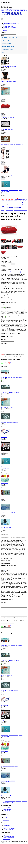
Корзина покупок (15, 10)
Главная (2, 9)
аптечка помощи (9, 802)
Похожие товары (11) (17, 272)
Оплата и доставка (8, 827)
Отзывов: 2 (10, 269)
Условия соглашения (8, 829)
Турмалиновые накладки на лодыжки (10, 175)
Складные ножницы (6, 452)
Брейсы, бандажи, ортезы (9, 27)
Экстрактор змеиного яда (7, 96)
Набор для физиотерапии (7, 129)
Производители (7, 835)
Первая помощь (7, 24)
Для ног (5, 30)
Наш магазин (6, 825)
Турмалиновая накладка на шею (8, 81)
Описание (3, 272)
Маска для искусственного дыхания (9, 422)
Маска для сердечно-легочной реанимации (11, 377)
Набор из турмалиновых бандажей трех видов (12, 159)
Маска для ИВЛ (4, 483)
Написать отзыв (18, 269)
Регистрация (8, 16)
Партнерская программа (9, 837)
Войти (2, 16)
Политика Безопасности (9, 828)
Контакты (22, 9)
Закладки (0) (8, 9)
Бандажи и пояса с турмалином (11, 23)
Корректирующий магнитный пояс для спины (12, 144)
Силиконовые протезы (9, 28)
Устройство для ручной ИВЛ (8, 512)
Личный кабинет (15, 9)
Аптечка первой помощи (7, 111)
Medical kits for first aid (10, 801)
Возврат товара (7, 818)
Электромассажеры (8, 26)
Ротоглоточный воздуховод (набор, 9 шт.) (11, 392)
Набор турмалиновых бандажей (8, 66)
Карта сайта (6, 820)
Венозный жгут (4, 437)
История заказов (7, 809)
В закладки (3, 266)
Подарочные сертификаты (9, 836)
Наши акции (6, 839)
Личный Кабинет (7, 808)
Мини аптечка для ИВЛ (6, 527)
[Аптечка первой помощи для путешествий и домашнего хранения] (9, 237)
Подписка (5, 811)
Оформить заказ (23, 10)
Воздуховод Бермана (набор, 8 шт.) (9, 497)
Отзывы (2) (8, 272)
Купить (2, 381)
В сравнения (4, 268)
